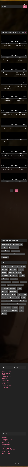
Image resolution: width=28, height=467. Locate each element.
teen (22, 307)
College (19, 272)
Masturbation (14, 291)
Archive (23, 266)
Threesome (14, 310)
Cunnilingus (14, 275)
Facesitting (5, 278)
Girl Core (4, 375)
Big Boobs (4, 437)
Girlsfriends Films (6, 376)
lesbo (20, 288)
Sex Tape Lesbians (7, 254)
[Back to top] (23, 462)
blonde (4, 272)
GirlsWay (4, 378)
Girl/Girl (24, 282)
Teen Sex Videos (6, 448)
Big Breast (13, 269)
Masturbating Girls (6, 444)
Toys (22, 310)
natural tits (5, 297)
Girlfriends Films (18, 244)
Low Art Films (6, 250)
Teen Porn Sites (6, 453)
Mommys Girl (16, 250)
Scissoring (15, 300)
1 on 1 (4, 266)
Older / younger (15, 297)
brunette (12, 272)
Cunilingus (5, 275)
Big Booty (5, 269)
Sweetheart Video (20, 254)
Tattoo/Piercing (6, 307)
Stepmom (12, 304)
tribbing (4, 313)
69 (17, 266)
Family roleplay (6, 282)
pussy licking (6, 300)
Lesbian (13, 288)
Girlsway (5, 247)
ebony (22, 275)
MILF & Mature (22, 294)
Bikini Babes (5, 441)
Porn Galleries (5, 442)
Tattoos (15, 307)
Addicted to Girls (6, 371)
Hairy (4, 285)
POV (24, 297)
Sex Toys (23, 300)
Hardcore (11, 285)
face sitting (14, 278)
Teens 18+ (5, 310)
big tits (21, 269)
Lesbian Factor (14, 247)
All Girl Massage (7, 244)
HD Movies (20, 285)
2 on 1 (11, 266)
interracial (5, 288)
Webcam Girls (5, 451)
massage (5, 291)
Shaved (5, 304)
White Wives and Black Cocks (10, 450)
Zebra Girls (5, 257)
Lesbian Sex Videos (7, 439)
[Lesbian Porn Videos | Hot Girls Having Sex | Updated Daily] (11, 2)
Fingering (16, 282)
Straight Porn (22, 304)
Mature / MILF (6, 294)
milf (14, 294)
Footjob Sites (5, 446)
